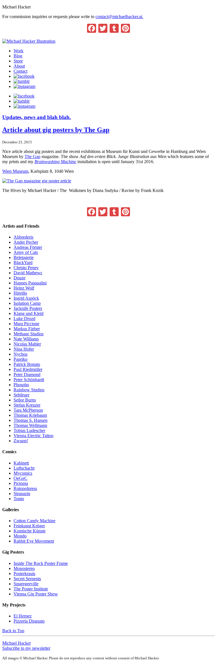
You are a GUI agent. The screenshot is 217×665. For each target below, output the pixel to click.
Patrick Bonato (27, 364)
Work (18, 50)
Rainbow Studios (29, 389)
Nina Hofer (24, 349)
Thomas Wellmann (30, 425)
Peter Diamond (27, 374)
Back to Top (13, 630)
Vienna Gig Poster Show (36, 593)
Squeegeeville (26, 583)
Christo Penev (26, 267)
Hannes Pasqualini (30, 282)
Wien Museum (15, 171)
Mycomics (23, 473)
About (19, 66)
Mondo (20, 536)
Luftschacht (24, 468)
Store (18, 61)
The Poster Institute (31, 588)
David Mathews (28, 272)
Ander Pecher (26, 242)
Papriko (20, 359)
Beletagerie (24, 257)
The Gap (32, 156)
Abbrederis (23, 237)
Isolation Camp (27, 303)
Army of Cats (26, 252)
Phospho (21, 384)
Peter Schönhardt (29, 379)
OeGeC (20, 478)
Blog (18, 55)
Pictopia (21, 483)
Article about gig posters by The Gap (55, 129)
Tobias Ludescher (29, 430)
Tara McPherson (28, 410)
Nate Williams (26, 338)
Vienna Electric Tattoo (33, 435)
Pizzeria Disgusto (29, 621)
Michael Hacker (16, 643)
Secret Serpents (27, 578)
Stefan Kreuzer (27, 405)
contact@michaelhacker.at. (119, 16)
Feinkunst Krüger (29, 525)
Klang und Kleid (29, 313)
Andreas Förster (28, 247)
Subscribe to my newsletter (26, 648)
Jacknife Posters (28, 308)
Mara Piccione (26, 323)
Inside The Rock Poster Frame (41, 563)
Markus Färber (27, 328)
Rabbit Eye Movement (34, 541)
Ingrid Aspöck (26, 298)
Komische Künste (29, 530)
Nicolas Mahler (27, 344)
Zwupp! (21, 440)
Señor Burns (25, 400)
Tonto (19, 498)
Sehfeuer (21, 394)
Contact (20, 71)
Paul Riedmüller (28, 369)
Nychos (20, 354)
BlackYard (23, 262)
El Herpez (23, 616)
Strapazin (22, 493)
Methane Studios (29, 333)
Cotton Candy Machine (34, 520)
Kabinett (21, 463)
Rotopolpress (25, 488)
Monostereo (24, 568)
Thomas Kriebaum (30, 415)
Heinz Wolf (24, 288)
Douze (19, 277)
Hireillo (20, 293)
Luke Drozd (24, 318)
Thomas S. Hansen (30, 420)
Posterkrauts (24, 573)
